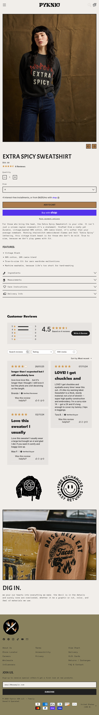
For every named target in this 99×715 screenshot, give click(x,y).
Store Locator (10, 652)
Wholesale (8, 660)
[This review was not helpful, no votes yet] (41, 400)
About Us (7, 648)
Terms (38, 648)
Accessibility (43, 652)
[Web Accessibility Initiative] (1, 712)
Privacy (40, 656)
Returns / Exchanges (80, 660)
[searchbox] (16, 352)
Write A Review (80, 333)
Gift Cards (74, 656)
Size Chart (74, 648)
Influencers (9, 664)
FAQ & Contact (76, 664)
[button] (89, 5)
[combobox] (42, 352)
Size (5, 184)
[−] (5, 177)
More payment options (49, 219)
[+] (15, 177)
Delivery (73, 652)
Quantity (7, 172)
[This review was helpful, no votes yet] (36, 400)
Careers (7, 656)
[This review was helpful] (80, 422)
